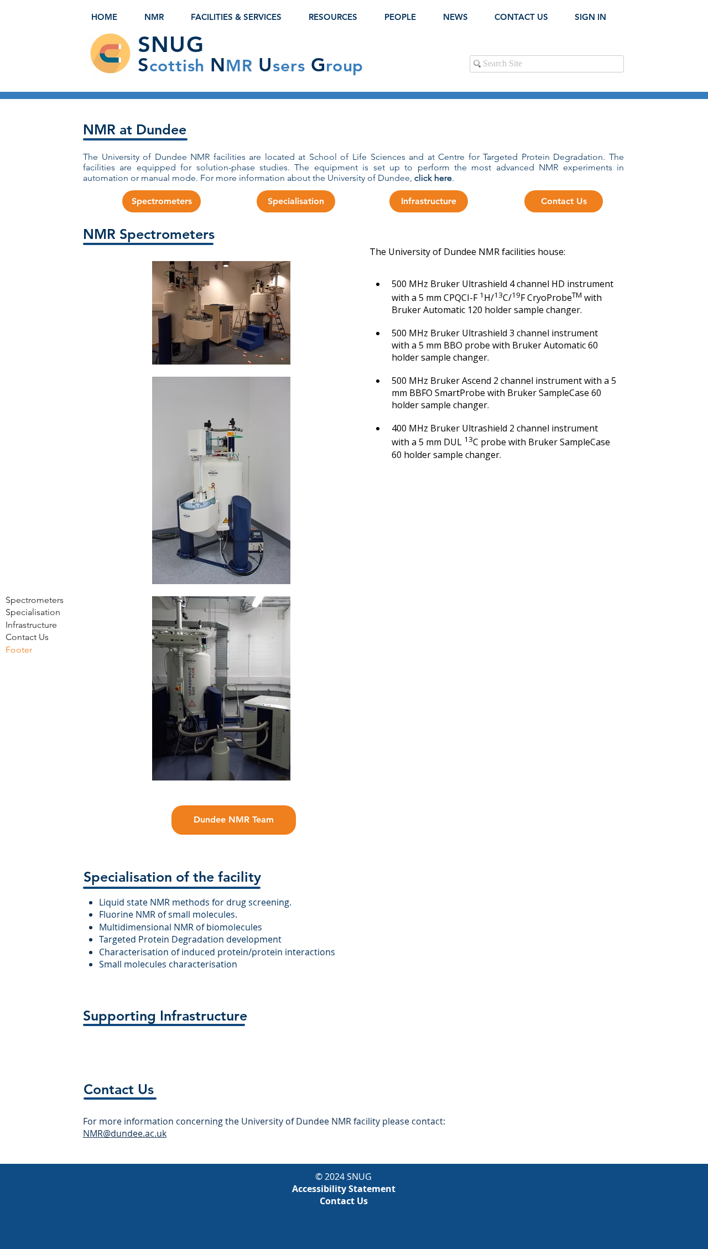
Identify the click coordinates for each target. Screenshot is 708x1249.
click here (433, 178)
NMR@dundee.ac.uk (124, 1133)
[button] (159, 17)
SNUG (171, 44)
